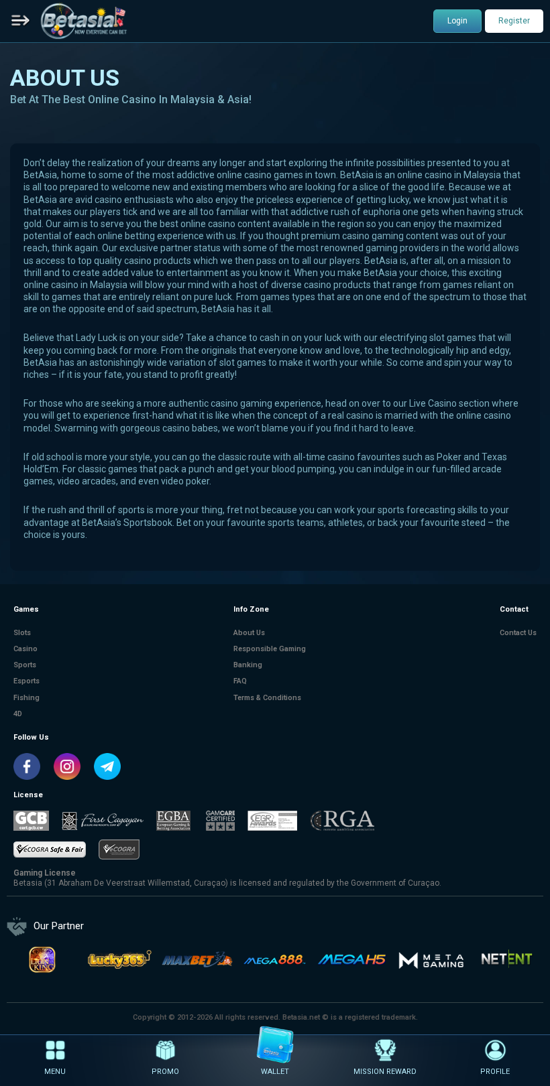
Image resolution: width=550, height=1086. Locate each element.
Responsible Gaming (269, 648)
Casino (25, 648)
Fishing (26, 697)
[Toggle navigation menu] (21, 21)
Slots (22, 632)
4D (17, 713)
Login (457, 20)
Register (514, 20)
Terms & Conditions (267, 697)
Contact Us (518, 632)
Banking (247, 665)
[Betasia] (83, 21)
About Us (249, 632)
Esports (26, 681)
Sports (24, 665)
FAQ (240, 681)
